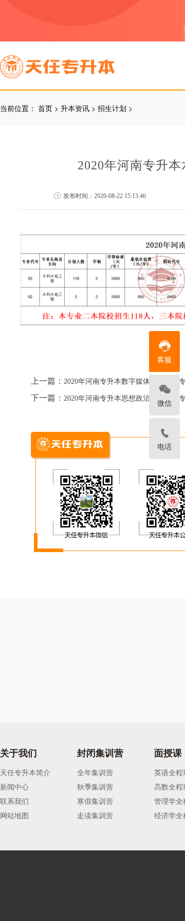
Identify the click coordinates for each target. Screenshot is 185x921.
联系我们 (14, 800)
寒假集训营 (95, 800)
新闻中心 (14, 786)
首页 (45, 108)
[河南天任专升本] (81, 63)
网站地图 (14, 815)
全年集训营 (95, 772)
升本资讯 (75, 108)
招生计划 (112, 108)
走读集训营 (95, 815)
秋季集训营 (95, 786)
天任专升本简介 (25, 772)
